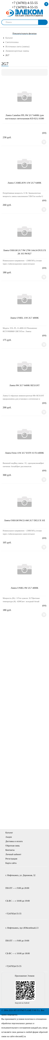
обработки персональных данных (17, 1023)
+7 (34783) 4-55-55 (24, 3)
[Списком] (9, 72)
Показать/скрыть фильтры (25, 33)
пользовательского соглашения (15, 1028)
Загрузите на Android (22, 1003)
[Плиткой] (5, 72)
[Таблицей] (14, 72)
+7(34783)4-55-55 (13, 913)
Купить (44, 142)
